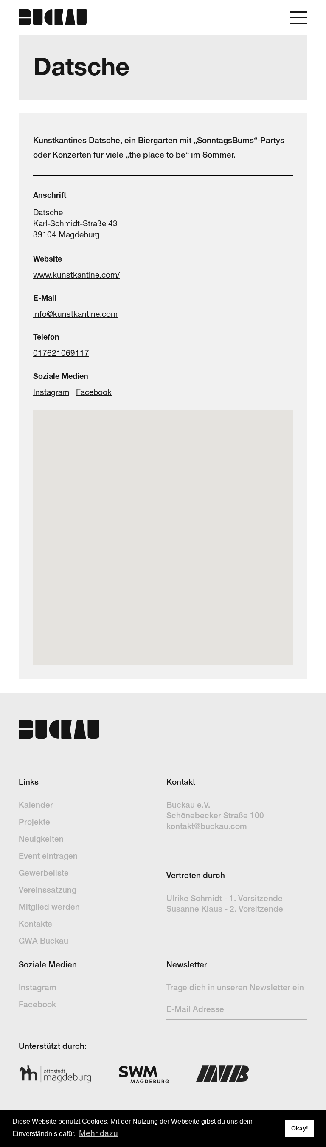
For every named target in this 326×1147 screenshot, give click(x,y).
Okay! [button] (299, 1128)
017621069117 (61, 353)
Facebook (94, 392)
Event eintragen (48, 855)
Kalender (36, 804)
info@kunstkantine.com (75, 314)
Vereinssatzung (47, 889)
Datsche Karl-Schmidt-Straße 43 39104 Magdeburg (75, 223)
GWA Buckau (43, 940)
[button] (298, 17)
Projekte (34, 821)
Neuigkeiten (41, 838)
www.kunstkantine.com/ (76, 274)
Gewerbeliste (44, 872)
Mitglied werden (49, 906)
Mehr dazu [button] (98, 1133)
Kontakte (35, 923)
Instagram (51, 392)
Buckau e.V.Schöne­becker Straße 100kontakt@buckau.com (215, 815)
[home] (53, 17)
